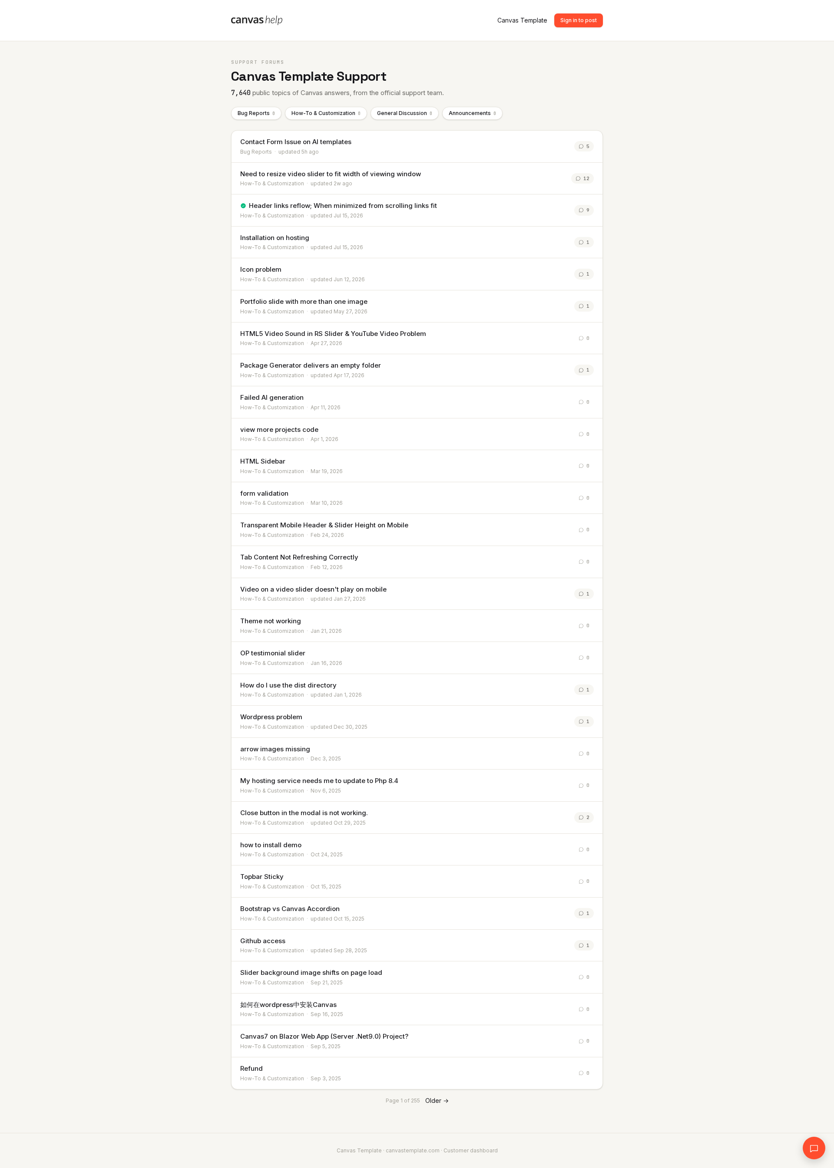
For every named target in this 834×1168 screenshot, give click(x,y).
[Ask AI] (814, 1148)
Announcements (472, 113)
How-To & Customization (326, 113)
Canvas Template (522, 20)
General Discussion (404, 113)
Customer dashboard (470, 1150)
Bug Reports (256, 113)
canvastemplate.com (413, 1150)
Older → (437, 1100)
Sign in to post (578, 20)
